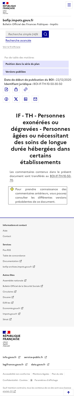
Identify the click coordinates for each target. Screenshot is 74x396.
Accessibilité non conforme (16, 374)
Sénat (5, 319)
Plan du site (58, 374)
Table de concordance (14, 255)
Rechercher (45, 34)
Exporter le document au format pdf (6, 89)
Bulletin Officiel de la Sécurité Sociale (21, 286)
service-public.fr (34, 357)
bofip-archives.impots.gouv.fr (17, 266)
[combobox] (24, 34)
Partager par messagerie (35, 99)
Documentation (11, 261)
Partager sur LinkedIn (25, 99)
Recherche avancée (18, 40)
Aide (5, 230)
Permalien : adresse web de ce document (25, 89)
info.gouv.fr (10, 357)
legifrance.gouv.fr (13, 364)
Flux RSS (7, 250)
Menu (69, 4)
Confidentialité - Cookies (15, 380)
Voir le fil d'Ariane (11, 47)
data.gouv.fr (38, 364)
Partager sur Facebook (6, 99)
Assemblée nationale (13, 280)
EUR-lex (6, 302)
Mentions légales (41, 374)
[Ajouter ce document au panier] (16, 89)
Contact (7, 236)
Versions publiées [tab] (16, 72)
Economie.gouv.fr (11, 308)
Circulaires (8, 291)
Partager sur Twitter (16, 99)
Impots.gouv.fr (10, 313)
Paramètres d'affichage (46, 380)
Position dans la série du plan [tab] (23, 64)
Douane (7, 297)
